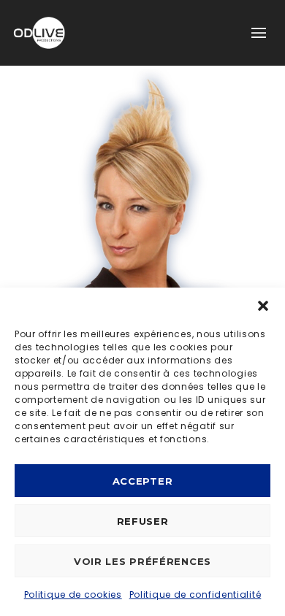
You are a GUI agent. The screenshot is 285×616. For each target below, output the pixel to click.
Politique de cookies (73, 594)
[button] (263, 306)
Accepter (143, 481)
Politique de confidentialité (195, 594)
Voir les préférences (142, 561)
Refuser (143, 521)
